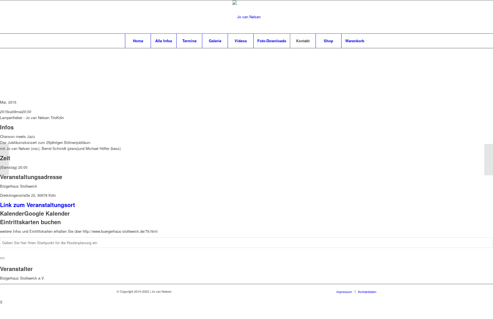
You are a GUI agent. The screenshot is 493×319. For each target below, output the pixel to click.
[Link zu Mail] (363, 17)
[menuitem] (138, 41)
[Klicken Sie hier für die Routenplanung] (2, 258)
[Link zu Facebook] (355, 17)
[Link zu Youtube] (372, 17)
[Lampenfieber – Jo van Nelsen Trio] (4, 159)
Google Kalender (47, 213)
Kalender (12, 213)
